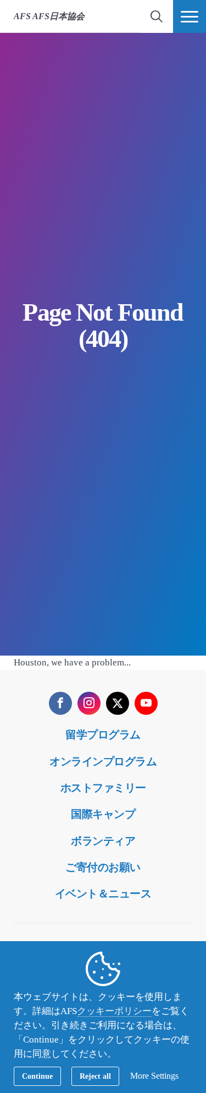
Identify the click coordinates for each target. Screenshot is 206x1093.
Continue (37, 1076)
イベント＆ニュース (103, 893)
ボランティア (103, 841)
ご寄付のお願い (103, 867)
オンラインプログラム (103, 761)
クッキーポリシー (114, 1011)
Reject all (95, 1076)
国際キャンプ (103, 814)
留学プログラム (103, 734)
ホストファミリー (103, 788)
